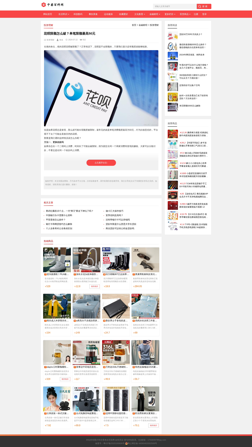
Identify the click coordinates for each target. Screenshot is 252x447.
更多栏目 (169, 14)
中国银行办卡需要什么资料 (59, 215)
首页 (134, 25)
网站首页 (47, 14)
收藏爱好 (123, 14)
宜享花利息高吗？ (114, 215)
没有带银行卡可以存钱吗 (118, 219)
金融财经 (153, 14)
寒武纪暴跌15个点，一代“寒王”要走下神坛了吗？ (69, 211)
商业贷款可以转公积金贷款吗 (120, 228)
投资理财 (154, 25)
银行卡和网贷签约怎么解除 (59, 224)
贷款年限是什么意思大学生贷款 (121, 224)
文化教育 (138, 14)
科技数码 (78, 14)
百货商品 (184, 14)
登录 (204, 14)
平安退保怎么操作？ (56, 219)
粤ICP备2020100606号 (114, 443)
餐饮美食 (93, 14)
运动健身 (108, 14)
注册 (196, 14)
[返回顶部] (246, 399)
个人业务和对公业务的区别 (59, 228)
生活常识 (62, 14)
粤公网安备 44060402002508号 (142, 443)
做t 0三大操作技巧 (114, 211)
